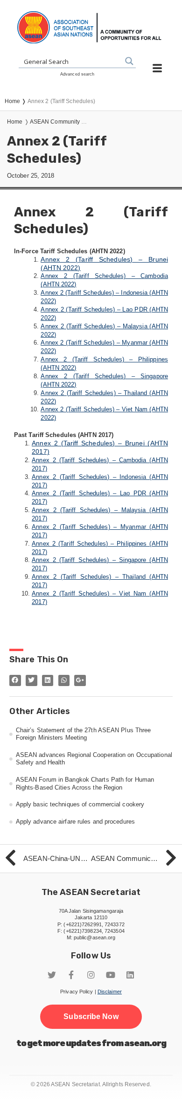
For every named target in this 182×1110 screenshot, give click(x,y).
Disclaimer (110, 991)
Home (14, 121)
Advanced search (77, 74)
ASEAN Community (55, 121)
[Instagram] (91, 975)
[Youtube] (110, 975)
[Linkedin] (130, 975)
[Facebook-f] (71, 975)
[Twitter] (52, 975)
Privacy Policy (76, 991)
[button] (90, 1017)
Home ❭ (16, 101)
